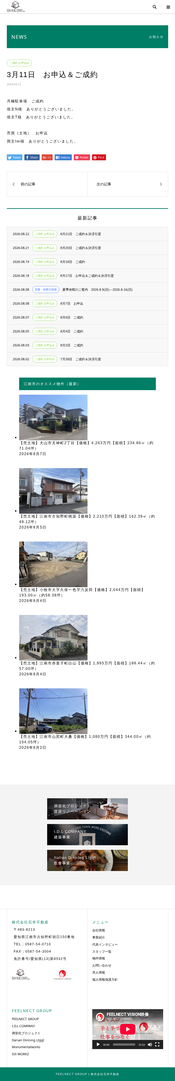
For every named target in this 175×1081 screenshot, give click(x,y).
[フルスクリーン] (157, 1044)
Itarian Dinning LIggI (28, 1040)
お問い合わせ (101, 965)
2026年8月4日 (32, 601)
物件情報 (98, 958)
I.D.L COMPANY (23, 1026)
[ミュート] (150, 1044)
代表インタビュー (105, 944)
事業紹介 (98, 937)
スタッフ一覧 (101, 951)
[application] (127, 1029)
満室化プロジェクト (26, 1033)
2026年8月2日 (32, 747)
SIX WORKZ (20, 1054)
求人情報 (98, 972)
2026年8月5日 (32, 527)
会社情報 (98, 930)
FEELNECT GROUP (25, 1019)
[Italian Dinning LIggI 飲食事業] (87, 869)
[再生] (98, 1044)
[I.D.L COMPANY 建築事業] (87, 843)
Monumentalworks (26, 1047)
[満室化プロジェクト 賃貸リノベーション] (87, 817)
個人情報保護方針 (105, 979)
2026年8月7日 (32, 454)
